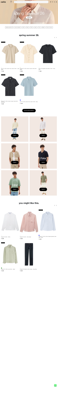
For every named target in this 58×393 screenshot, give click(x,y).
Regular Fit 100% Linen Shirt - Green (8, 269)
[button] (56, 2)
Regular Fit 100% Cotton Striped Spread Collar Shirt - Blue (47, 237)
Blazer (43, 27)
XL (4, 65)
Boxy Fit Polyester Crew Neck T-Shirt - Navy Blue (47, 69)
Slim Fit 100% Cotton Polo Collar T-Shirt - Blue (29, 101)
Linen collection (18, 27)
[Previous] (54, 37)
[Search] (15, 2)
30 (23, 263)
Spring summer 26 (9, 27)
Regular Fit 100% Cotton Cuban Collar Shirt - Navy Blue (9, 102)
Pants (27, 27)
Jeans (35, 27)
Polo (39, 27)
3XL (34, 233)
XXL (10, 65)
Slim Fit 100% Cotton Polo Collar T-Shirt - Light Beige (10, 69)
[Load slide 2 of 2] (30, 23)
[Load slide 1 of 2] (28, 23)
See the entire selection (29, 110)
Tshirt (31, 27)
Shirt (23, 27)
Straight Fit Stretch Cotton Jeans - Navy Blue (28, 269)
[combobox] (31, 2)
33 (34, 263)
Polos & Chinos (49, 27)
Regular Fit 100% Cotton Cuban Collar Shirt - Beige (28, 69)
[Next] (56, 37)
